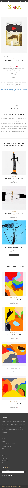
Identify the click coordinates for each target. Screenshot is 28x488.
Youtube (5, 460)
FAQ (3, 448)
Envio (3, 441)
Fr (14, 1)
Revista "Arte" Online (8, 475)
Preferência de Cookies (8, 446)
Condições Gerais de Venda (8, 443)
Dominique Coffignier (14, 60)
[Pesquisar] (20, 1)
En (9, 1)
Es (12, 1)
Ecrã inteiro (5, 56)
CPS (6, 467)
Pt (7, 1)
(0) (26, 1)
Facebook (5, 458)
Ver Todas (14, 255)
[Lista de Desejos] (23, 1)
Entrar (17, 1)
